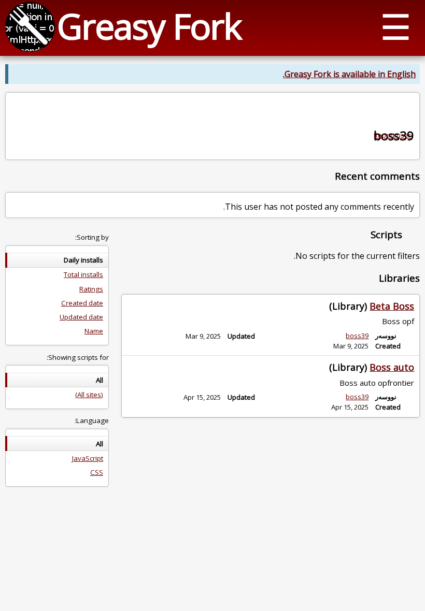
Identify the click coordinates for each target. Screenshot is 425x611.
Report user (392, 135)
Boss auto (392, 367)
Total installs (83, 274)
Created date (82, 303)
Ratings (91, 289)
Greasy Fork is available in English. (349, 74)
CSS (96, 472)
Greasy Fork (149, 26)
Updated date (81, 317)
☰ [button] (396, 26)
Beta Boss (392, 306)
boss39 (357, 335)
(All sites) (89, 394)
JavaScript (87, 458)
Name (93, 331)
